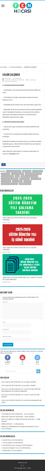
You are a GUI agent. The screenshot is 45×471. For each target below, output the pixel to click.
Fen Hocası (7, 78)
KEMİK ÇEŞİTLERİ (6, 424)
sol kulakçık (17, 181)
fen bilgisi (27, 171)
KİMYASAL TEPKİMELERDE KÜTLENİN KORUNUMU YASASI (20, 426)
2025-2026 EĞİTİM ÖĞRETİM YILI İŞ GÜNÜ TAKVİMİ (18, 385)
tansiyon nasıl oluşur (9, 184)
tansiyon (28, 181)
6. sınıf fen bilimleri (13, 171)
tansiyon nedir (25, 184)
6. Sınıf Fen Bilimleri (15, 67)
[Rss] (21, 465)
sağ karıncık (25, 179)
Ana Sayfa (3, 67)
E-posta (6, 329)
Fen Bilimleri (20, 80)
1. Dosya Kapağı (6, 442)
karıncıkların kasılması (29, 176)
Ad (4, 322)
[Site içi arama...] (38, 371)
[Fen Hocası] (22, 7)
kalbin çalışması (7, 176)
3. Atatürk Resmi (6, 440)
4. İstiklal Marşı (6, 450)
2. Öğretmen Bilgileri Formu (10, 448)
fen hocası (5, 174)
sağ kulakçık (36, 179)
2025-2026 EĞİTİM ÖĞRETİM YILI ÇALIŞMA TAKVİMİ (18, 382)
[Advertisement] (22, 37)
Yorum (5, 302)
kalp (17, 176)
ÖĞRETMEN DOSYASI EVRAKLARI (12, 414)
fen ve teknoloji (17, 174)
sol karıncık (6, 181)
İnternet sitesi (7, 336)
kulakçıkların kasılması (10, 179)
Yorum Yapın (32, 80)
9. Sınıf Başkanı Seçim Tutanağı (11, 445)
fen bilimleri (38, 171)
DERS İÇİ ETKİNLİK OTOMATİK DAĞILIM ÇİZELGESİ (17, 419)
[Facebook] (23, 465)
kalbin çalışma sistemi (33, 174)
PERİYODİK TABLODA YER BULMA (12, 416)
